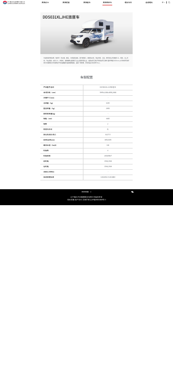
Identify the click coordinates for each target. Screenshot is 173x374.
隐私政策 (71, 199)
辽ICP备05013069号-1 (98, 199)
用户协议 (78, 199)
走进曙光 (149, 2)
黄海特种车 (107, 2)
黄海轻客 (66, 2)
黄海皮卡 (45, 2)
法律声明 (86, 199)
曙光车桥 (128, 2)
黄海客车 (86, 2)
